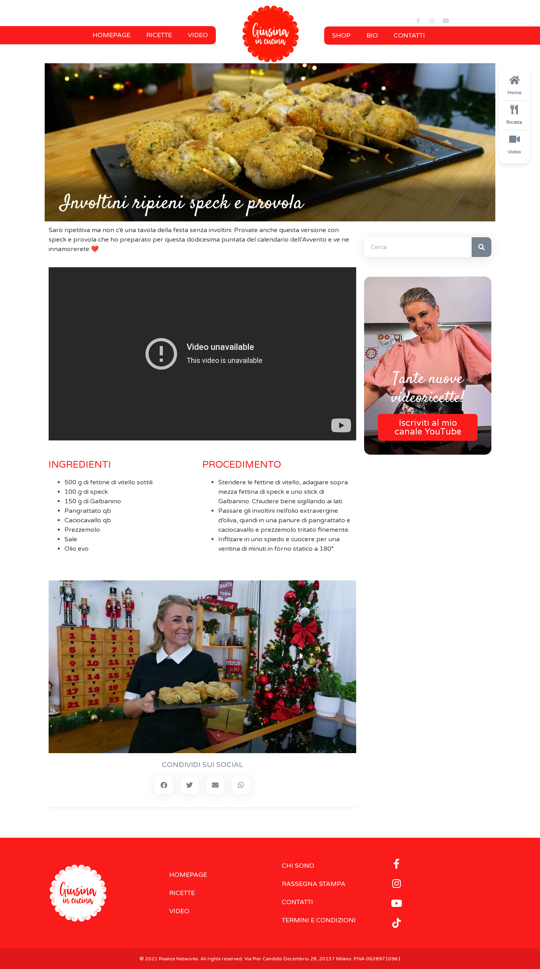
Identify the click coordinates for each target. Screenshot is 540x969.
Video (198, 35)
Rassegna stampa (314, 884)
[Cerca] (481, 247)
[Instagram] (432, 20)
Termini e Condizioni (319, 920)
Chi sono (298, 866)
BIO (372, 36)
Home (514, 92)
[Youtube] (446, 20)
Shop (341, 36)
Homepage (111, 35)
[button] (164, 785)
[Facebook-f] (418, 20)
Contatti (409, 36)
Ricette (159, 35)
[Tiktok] (396, 923)
